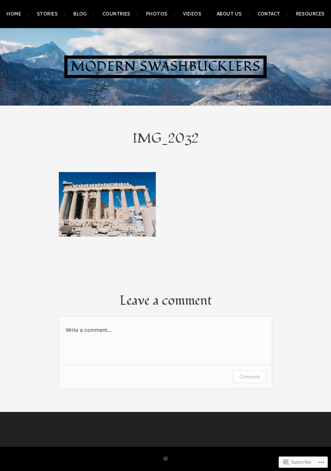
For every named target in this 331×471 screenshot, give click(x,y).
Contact (269, 14)
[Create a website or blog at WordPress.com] (165, 459)
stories (47, 14)
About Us (229, 14)
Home (13, 14)
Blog (80, 14)
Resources (310, 14)
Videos (192, 14)
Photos (156, 14)
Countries (116, 14)
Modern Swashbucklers (165, 67)
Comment (250, 376)
